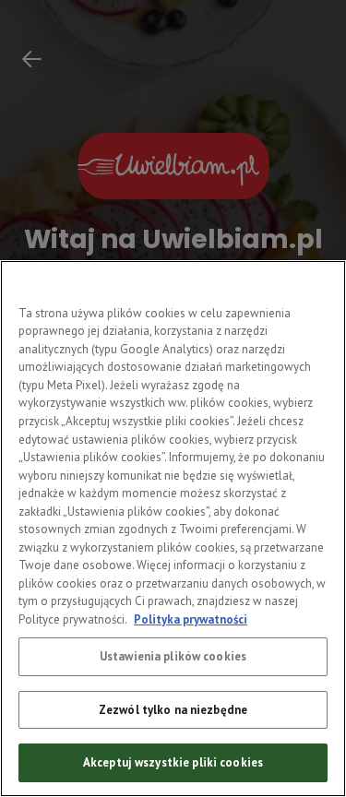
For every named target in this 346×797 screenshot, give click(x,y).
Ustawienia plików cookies (173, 656)
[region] (173, 528)
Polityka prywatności (190, 619)
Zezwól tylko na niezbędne (173, 710)
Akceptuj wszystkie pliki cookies (173, 762)
